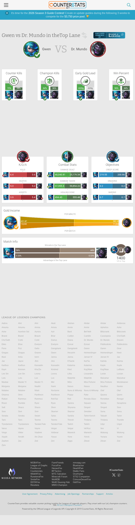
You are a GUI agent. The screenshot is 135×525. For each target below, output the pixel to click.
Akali (53, 323)
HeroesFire (57, 468)
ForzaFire (56, 465)
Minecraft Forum (59, 476)
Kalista (103, 361)
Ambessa (121, 323)
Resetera (34, 485)
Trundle (120, 420)
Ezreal (70, 344)
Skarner (54, 411)
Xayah (4, 437)
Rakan (5, 399)
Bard (70, 332)
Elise (20, 344)
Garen (87, 348)
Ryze (37, 403)
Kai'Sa (87, 361)
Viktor (20, 432)
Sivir (20, 411)
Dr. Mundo (88, 340)
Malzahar (104, 378)
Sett (3, 407)
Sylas (53, 416)
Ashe (119, 327)
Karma (120, 361)
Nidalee (5, 390)
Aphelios (104, 327)
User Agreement (30, 493)
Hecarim (71, 353)
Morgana (6, 386)
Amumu (5, 327)
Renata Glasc (90, 399)
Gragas (5, 353)
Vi (118, 428)
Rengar (120, 399)
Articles (109, 493)
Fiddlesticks (105, 344)
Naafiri (37, 386)
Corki (20, 340)
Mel (52, 382)
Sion (119, 407)
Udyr (102, 424)
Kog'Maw (88, 369)
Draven (120, 340)
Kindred (54, 369)
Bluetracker (78, 465)
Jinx (53, 361)
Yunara (103, 437)
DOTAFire (35, 482)
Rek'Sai (54, 399)
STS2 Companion (81, 476)
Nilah (37, 390)
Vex (102, 428)
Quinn (119, 395)
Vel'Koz (87, 428)
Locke (103, 374)
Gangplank (56, 348)
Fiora (4, 348)
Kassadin (39, 365)
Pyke (86, 395)
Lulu (4, 378)
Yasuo (54, 437)
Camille (87, 336)
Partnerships (88, 493)
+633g (81, 88)
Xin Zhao (39, 437)
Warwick (71, 432)
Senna (103, 403)
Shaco (21, 407)
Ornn (20, 395)
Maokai (5, 382)
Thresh (71, 420)
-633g (90, 88)
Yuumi (119, 437)
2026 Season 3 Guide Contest (46, 13)
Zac (19, 441)
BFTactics (56, 471)
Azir (52, 332)
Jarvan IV (88, 357)
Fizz (20, 348)
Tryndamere (7, 424)
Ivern (37, 357)
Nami (53, 386)
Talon (119, 416)
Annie (70, 327)
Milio (70, 382)
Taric (4, 420)
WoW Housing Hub (61, 482)
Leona (37, 374)
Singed (87, 407)
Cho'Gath (121, 336)
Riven (4, 403)
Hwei (119, 353)
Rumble (21, 403)
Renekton (104, 399)
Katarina (71, 365)
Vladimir (38, 432)
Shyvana (71, 407)
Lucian (120, 374)
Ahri (20, 323)
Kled (70, 369)
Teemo (38, 420)
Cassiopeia (105, 336)
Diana (70, 340)
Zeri (52, 441)
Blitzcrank (104, 332)
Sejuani (87, 403)
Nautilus (104, 386)
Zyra (4, 445)
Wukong (104, 432)
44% (126, 88)
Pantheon (39, 395)
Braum (37, 336)
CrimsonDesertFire (82, 479)
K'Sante (71, 361)
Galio (37, 348)
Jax (118, 357)
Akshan (71, 323)
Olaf (102, 390)
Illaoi (4, 357)
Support (100, 493)
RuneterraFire (36, 476)
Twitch (70, 424)
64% (45, 88)
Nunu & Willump (75, 390)
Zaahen (5, 441)
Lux (36, 378)
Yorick (86, 437)
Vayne (21, 428)
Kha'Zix (38, 369)
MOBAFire (35, 462)
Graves (38, 353)
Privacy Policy (46, 493)
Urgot (119, 424)
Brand (4, 336)
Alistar (87, 323)
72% (9, 88)
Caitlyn (71, 336)
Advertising (60, 493)
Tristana (87, 420)
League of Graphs (38, 465)
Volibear (54, 432)
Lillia (70, 374)
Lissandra (88, 374)
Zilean (87, 441)
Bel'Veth (87, 332)
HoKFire (77, 482)
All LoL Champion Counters (69, 505)
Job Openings (74, 493)
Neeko (120, 386)
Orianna (5, 395)
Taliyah (103, 416)
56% (116, 88)
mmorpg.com (79, 462)
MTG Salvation (59, 474)
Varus (4, 428)
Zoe (118, 441)
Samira (71, 403)
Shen (53, 407)
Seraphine (121, 403)
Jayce (20, 361)
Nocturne (55, 390)
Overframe (78, 474)
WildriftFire (35, 474)
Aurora (38, 332)
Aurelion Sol (23, 332)
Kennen (21, 369)
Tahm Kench (89, 416)
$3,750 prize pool (74, 16)
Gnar (119, 348)
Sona (102, 411)
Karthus (5, 365)
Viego (4, 432)
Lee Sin (5, 374)
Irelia (20, 357)
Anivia (37, 327)
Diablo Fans (78, 471)
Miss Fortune (89, 382)
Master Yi (22, 382)
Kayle (103, 365)
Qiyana (103, 395)
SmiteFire (35, 479)
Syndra (71, 416)
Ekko (4, 344)
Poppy (70, 395)
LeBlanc (120, 369)
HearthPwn (78, 468)
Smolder (88, 411)
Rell (69, 399)
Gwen (53, 353)
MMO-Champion (59, 485)
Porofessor (35, 468)
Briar (53, 336)
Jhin (36, 361)
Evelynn (38, 344)
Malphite (71, 378)
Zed (36, 441)
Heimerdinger (90, 353)
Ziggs (70, 441)
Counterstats (36, 471)
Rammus (22, 399)
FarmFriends (58, 462)
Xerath (21, 437)
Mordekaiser (122, 382)
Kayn (4, 369)
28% (19, 88)
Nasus (70, 386)
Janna (54, 357)
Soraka (5, 416)
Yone (70, 437)
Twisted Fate (40, 424)
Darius (54, 340)
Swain (37, 416)
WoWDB (56, 479)
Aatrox (4, 323)
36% (54, 88)
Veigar (54, 428)
